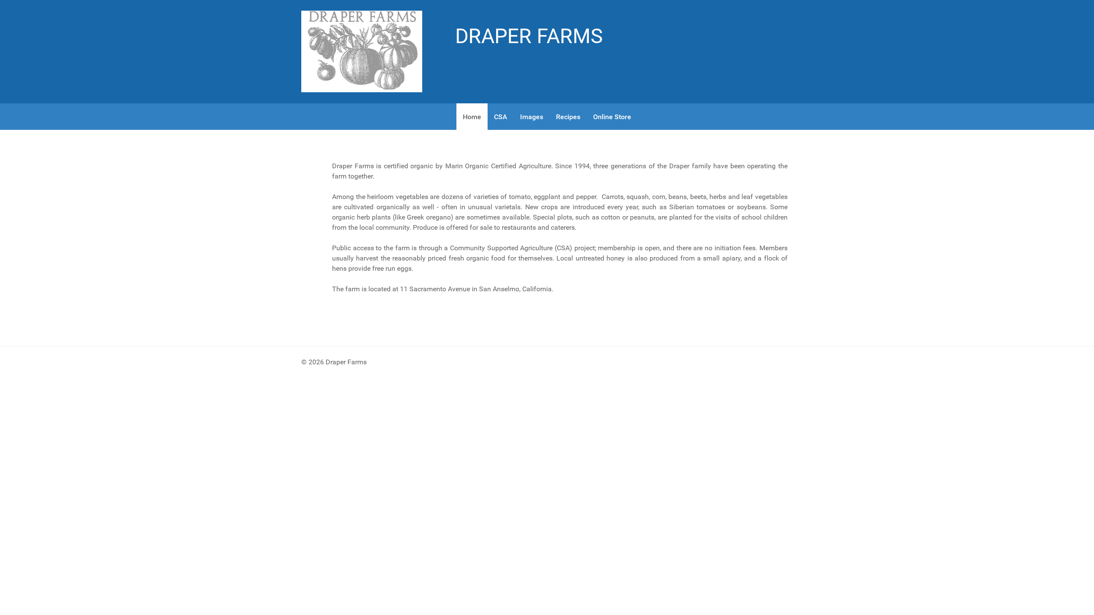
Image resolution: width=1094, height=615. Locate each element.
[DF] (361, 51)
